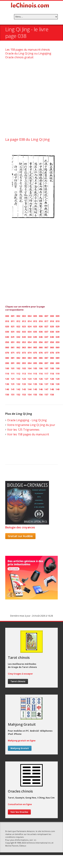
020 (7, 326)
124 (29, 378)
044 (29, 337)
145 (35, 389)
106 (41, 368)
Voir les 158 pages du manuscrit (28, 434)
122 (18, 378)
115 (35, 373)
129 (57, 378)
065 (35, 347)
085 (35, 357)
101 (13, 368)
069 (57, 347)
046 (41, 337)
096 (41, 363)
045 (35, 337)
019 (57, 321)
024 (29, 326)
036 (41, 331)
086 (41, 357)
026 (41, 326)
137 (46, 384)
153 (24, 394)
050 (7, 342)
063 (24, 347)
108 (52, 368)
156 (41, 394)
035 (35, 331)
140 (7, 389)
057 (46, 342)
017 (46, 321)
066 (41, 347)
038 (52, 331)
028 (52, 326)
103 (24, 368)
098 (52, 363)
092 (18, 363)
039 (57, 331)
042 (18, 337)
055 (35, 342)
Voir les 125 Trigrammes (23, 430)
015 (35, 321)
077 (46, 352)
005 (35, 316)
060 (7, 347)
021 (13, 326)
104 (29, 368)
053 (24, 342)
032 (18, 331)
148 (52, 389)
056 (41, 342)
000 (7, 316)
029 (57, 326)
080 (7, 357)
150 (7, 394)
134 (29, 384)
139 (57, 384)
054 (29, 342)
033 (24, 331)
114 (29, 373)
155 (35, 394)
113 (24, 373)
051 (13, 342)
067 (46, 347)
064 (29, 347)
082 (18, 357)
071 (13, 352)
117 (46, 373)
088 (52, 357)
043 (24, 337)
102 (18, 368)
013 (24, 321)
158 (52, 394)
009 (57, 316)
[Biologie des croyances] (27, 523)
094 (29, 363)
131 (13, 384)
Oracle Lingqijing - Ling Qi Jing (27, 420)
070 (7, 352)
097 (46, 363)
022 (18, 326)
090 (7, 363)
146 (41, 389)
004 (29, 316)
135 (35, 384)
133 (24, 384)
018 (52, 321)
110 (7, 373)
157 (46, 394)
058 (52, 342)
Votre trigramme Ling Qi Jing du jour (31, 425)
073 (24, 352)
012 (18, 321)
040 (7, 337)
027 (46, 326)
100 (7, 368)
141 (13, 389)
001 (13, 316)
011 (13, 321)
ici (35, 840)
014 (29, 321)
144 (29, 389)
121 (13, 378)
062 (18, 347)
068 (52, 347)
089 (57, 357)
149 (57, 389)
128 (52, 378)
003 (24, 316)
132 (18, 384)
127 (46, 378)
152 (18, 394)
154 (29, 394)
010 (7, 321)
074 (29, 352)
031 (13, 331)
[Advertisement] (31, 99)
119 (57, 373)
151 (13, 394)
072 (18, 352)
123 (24, 378)
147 (46, 389)
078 (52, 352)
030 (7, 331)
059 (57, 342)
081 (13, 357)
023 (24, 326)
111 (13, 373)
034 (29, 331)
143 (24, 389)
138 (52, 384)
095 (35, 363)
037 (46, 331)
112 (18, 373)
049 (57, 337)
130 (7, 384)
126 (41, 378)
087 (46, 357)
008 (52, 316)
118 (52, 373)
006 (41, 316)
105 (35, 368)
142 (18, 389)
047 (46, 337)
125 (35, 378)
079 (57, 352)
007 (46, 316)
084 (29, 357)
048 (52, 337)
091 (13, 363)
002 (18, 316)
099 (57, 363)
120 (7, 378)
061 (13, 347)
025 (35, 326)
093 (24, 363)
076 (41, 352)
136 (41, 384)
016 (41, 321)
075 (35, 352)
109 (57, 368)
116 (41, 373)
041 (13, 337)
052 (18, 342)
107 (46, 368)
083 (24, 357)
